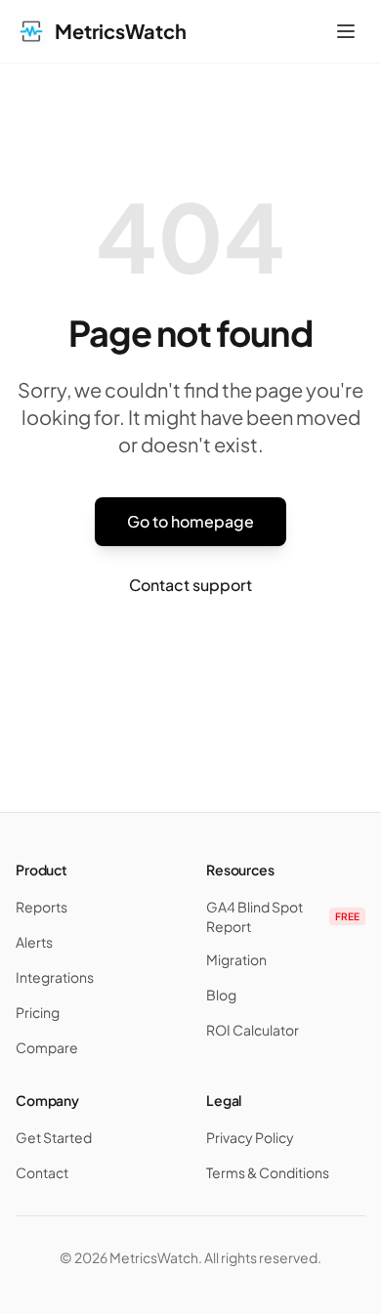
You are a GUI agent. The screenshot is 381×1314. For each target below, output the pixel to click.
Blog (221, 994)
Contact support (190, 584)
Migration (236, 959)
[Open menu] (345, 31)
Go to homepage (190, 521)
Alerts (34, 942)
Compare (47, 1047)
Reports (41, 906)
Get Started (54, 1137)
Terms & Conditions (267, 1172)
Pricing (38, 1012)
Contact (42, 1172)
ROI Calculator (252, 1029)
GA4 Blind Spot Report (283, 916)
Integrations (55, 977)
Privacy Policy (250, 1137)
